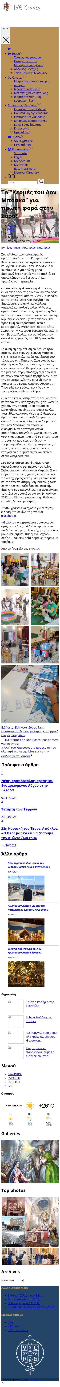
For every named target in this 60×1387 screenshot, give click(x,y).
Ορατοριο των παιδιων (30, 109)
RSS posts (14, 1326)
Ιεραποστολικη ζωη (27, 97)
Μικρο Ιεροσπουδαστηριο (32, 81)
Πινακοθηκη (22, 145)
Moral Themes (32, 1379)
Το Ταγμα (14, 53)
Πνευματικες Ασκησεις (29, 117)
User (11, 1322)
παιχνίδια (18, 735)
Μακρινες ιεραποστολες (30, 121)
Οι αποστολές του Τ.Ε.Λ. (24, 1299)
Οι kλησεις (15, 77)
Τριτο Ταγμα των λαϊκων (30, 73)
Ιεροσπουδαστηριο (27, 89)
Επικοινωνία (20, 149)
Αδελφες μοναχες (26, 69)
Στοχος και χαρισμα (27, 57)
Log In (18, 157)
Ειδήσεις (7, 727)
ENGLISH (14, 1082)
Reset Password (25, 168)
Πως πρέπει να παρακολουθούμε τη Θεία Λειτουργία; (40, 1052)
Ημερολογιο (22, 132)
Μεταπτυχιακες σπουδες (31, 93)
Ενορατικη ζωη (24, 101)
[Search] (41, 181)
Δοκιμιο (19, 85)
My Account (22, 161)
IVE (10, 1086)
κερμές (6, 735)
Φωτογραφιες (23, 141)
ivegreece (13, 248)
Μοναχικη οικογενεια (28, 65)
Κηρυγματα (21, 128)
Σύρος (32, 727)
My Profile (21, 165)
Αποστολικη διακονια (22, 105)
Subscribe (20, 153)
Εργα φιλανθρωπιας (27, 124)
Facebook (8, 516)
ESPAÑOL (14, 1078)
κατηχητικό (50, 731)
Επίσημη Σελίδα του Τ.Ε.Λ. (25, 1295)
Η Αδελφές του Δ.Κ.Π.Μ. (24, 1303)
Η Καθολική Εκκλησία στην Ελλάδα (31, 1307)
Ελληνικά (21, 727)
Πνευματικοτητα (25, 61)
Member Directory (26, 172)
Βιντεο (16, 137)
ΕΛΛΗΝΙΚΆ (15, 1074)
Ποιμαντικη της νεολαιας (31, 113)
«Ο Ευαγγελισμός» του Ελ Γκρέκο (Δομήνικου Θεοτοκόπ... (41, 1036)
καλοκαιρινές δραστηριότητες (21, 731)
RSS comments (18, 1330)
